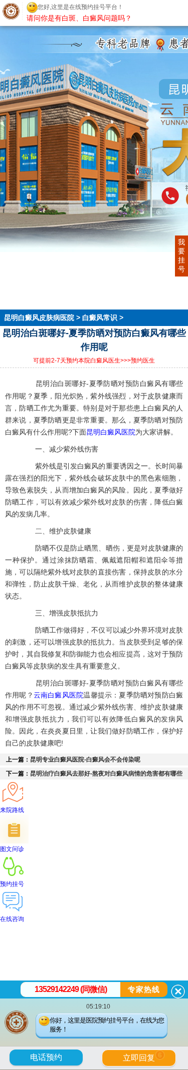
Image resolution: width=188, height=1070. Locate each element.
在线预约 (14, 286)
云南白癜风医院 (58, 695)
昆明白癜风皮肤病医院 (40, 318)
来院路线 (14, 304)
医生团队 (14, 278)
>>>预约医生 (137, 360)
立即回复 (142, 1056)
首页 (7, 260)
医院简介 (14, 268)
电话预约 (46, 1057)
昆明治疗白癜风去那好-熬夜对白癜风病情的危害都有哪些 (106, 773)
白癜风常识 (99, 318)
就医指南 (14, 296)
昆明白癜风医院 (110, 432)
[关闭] (177, 991)
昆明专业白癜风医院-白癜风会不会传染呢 (85, 759)
